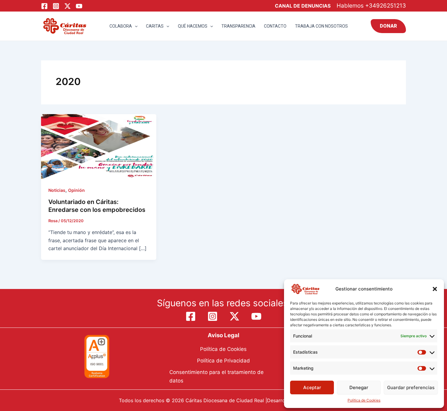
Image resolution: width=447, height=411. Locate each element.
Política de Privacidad (223, 361)
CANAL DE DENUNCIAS (303, 6)
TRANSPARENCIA (238, 26)
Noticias (56, 190)
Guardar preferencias (411, 387)
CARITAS (155, 26)
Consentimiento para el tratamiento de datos (216, 376)
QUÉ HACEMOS (192, 26)
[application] (134, 26)
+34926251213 (385, 5)
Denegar (358, 387)
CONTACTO (275, 26)
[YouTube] (79, 6)
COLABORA (120, 26)
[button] (435, 289)
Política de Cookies (364, 400)
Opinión (76, 190)
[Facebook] (44, 6)
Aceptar (312, 387)
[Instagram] (56, 6)
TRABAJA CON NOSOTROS (321, 26)
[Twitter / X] (67, 6)
